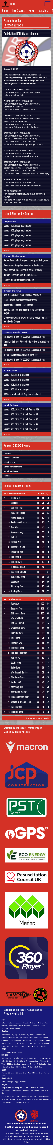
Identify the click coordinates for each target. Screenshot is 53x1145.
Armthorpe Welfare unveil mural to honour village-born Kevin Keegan (26, 320)
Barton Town (16, 562)
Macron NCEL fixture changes (16, 374)
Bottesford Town (18, 576)
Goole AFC (15, 581)
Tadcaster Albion (18, 547)
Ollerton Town (17, 712)
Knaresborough (17, 532)
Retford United (17, 623)
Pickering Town (17, 586)
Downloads (16, 1090)
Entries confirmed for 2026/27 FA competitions (24, 336)
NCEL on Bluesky (23, 1099)
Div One (23, 1037)
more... (7, 250)
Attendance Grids (38, 1046)
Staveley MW (16, 643)
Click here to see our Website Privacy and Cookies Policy (26, 1141)
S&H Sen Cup (35, 1043)
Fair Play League (19, 1058)
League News (10, 221)
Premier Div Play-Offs (9, 1037)
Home (5, 10)
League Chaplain (21, 1087)
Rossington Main (18, 512)
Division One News (12, 290)
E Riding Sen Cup (28, 1040)
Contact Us (34, 1087)
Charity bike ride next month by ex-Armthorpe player (24, 311)
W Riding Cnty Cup (35, 1067)
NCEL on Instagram (25, 1096)
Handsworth (16, 557)
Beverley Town (17, 608)
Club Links (14, 1102)
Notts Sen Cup (22, 1043)
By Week (22, 1034)
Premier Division (11, 457)
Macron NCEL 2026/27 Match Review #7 (21, 424)
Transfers (35, 1025)
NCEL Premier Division (14, 493)
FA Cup (9, 1040)
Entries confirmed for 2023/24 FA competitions (24, 359)
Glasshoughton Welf (20, 697)
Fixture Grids (25, 1046)
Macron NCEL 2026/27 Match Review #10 (21, 409)
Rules (42, 1087)
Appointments (20, 1081)
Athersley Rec (17, 687)
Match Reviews (11, 405)
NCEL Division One (12, 599)
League (7, 453)
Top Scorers (6, 1058)
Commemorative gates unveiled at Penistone (23, 265)
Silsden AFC (16, 542)
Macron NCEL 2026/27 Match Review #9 (21, 414)
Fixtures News (10, 370)
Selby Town (15, 667)
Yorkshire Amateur (19, 702)
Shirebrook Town (18, 613)
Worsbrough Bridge (19, 672)
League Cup (33, 1061)
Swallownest (16, 707)
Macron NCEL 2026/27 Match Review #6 (21, 429)
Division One (9, 462)
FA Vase (17, 1040)
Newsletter (35, 1090)
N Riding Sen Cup (8, 1043)
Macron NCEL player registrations (18, 225)
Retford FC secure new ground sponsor (20, 275)
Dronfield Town (17, 648)
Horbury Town (17, 633)
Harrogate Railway (19, 653)
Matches (43, 10)
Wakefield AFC (17, 618)
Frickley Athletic (18, 567)
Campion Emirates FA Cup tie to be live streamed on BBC (26, 343)
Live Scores (18, 10)
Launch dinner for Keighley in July (19, 280)
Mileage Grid (37, 1073)
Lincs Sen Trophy (43, 1040)
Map (29, 1073)
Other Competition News (15, 332)
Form (20, 1052)
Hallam (14, 537)
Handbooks (5, 1090)
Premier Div (40, 1034)
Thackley (15, 527)
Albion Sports (17, 517)
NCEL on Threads (8, 1099)
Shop (3, 1096)
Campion (15, 503)
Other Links (24, 1102)
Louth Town (16, 662)
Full (2, 1052)
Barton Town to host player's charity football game (26, 260)
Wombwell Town (18, 628)
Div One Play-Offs (34, 1037)
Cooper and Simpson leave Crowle (18, 305)
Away (14, 1052)
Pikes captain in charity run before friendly (23, 270)
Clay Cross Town (18, 677)
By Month (30, 1034)
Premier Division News (14, 256)
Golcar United (17, 552)
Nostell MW (16, 682)
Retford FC (15, 657)
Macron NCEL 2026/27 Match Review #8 (21, 419)
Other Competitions (13, 466)
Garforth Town (17, 507)
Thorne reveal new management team (20, 300)
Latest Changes (7, 1081)
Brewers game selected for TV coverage (21, 354)
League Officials (7, 1087)
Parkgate (15, 603)
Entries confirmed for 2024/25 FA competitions (24, 349)
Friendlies (14, 1046)
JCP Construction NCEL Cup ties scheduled (22, 394)
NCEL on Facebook (41, 1096)
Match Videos (14, 1028)
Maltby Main (16, 591)
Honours (26, 1090)
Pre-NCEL (45, 1090)
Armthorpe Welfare (19, 692)
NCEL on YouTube (39, 1099)
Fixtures (7, 475)
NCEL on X (11, 1096)
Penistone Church (19, 522)
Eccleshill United (18, 571)
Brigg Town (15, 638)
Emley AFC (15, 498)
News (31, 10)
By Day (14, 1034)
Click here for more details (36, 718)
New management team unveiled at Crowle (22, 295)
